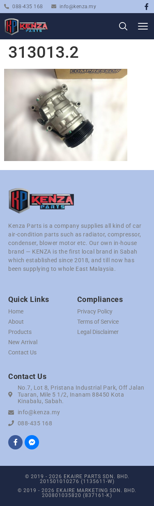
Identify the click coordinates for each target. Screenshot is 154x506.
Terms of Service (98, 321)
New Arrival (22, 342)
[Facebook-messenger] (32, 442)
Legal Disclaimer (98, 332)
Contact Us (22, 352)
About (16, 321)
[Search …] (123, 27)
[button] (143, 26)
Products (20, 332)
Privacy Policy (95, 311)
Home (15, 311)
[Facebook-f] (146, 6)
